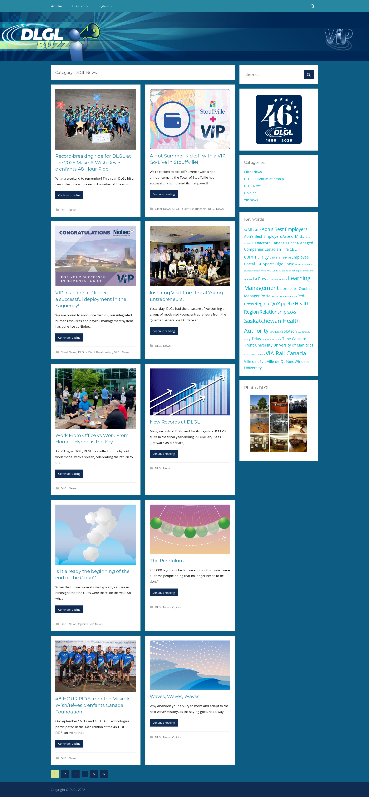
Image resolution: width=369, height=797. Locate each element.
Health (298, 264)
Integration (307, 264)
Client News (163, 209)
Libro (284, 288)
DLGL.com (80, 6)
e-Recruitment (283, 257)
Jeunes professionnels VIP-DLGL (259, 270)
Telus (256, 338)
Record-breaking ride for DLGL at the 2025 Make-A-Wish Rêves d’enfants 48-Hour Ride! (93, 162)
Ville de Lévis (255, 361)
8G (245, 230)
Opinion (83, 624)
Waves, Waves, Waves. (175, 696)
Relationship (273, 312)
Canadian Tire (276, 249)
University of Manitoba (293, 345)
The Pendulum (167, 560)
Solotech (289, 331)
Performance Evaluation (284, 296)
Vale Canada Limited (254, 354)
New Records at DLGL (175, 422)
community (256, 257)
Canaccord (261, 242)
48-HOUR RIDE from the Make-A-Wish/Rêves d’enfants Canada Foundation (93, 705)
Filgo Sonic (284, 263)
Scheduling (275, 332)
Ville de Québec (280, 361)
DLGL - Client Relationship (189, 209)
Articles (56, 6)
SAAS (291, 312)
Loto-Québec (300, 288)
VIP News (96, 624)
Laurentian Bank (278, 279)
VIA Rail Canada (286, 353)
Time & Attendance (271, 339)
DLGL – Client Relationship (264, 179)
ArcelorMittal (294, 236)
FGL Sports (265, 263)
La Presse (261, 278)
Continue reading (69, 195)
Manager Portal (257, 295)
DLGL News (68, 210)
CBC (293, 249)
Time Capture (294, 338)
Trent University (258, 345)
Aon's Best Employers (285, 229)
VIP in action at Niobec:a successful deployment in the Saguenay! (90, 299)
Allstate (254, 229)
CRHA (272, 257)
